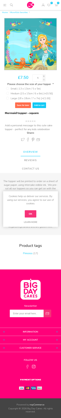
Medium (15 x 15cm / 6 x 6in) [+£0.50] (32, 93)
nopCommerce (37, 404)
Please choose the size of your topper (29, 84)
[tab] (30, 152)
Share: (30, 132)
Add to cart (39, 105)
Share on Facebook (28, 139)
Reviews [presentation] (30, 160)
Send (47, 313)
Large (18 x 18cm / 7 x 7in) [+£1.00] (30, 98)
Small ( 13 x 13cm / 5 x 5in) (26, 88)
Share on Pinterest (33, 139)
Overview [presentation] (30, 152)
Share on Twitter (23, 139)
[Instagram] (33, 366)
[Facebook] (27, 366)
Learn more (30, 222)
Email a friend (38, 139)
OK (30, 214)
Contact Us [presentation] (30, 168)
